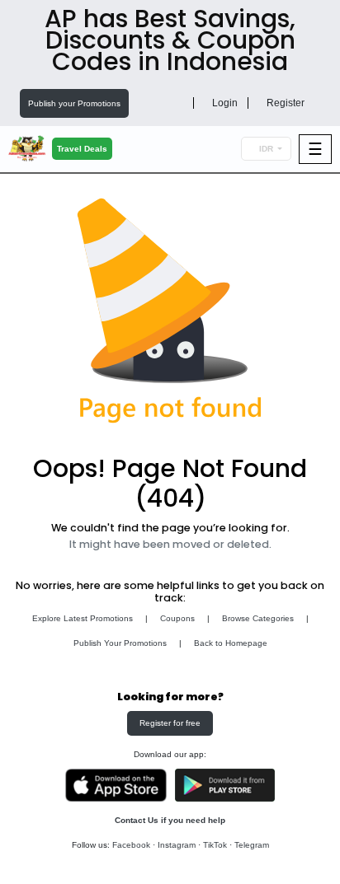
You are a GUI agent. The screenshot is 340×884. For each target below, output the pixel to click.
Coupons (177, 618)
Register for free (170, 722)
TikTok (215, 844)
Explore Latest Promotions (82, 618)
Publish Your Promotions (120, 643)
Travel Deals (82, 148)
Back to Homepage (230, 643)
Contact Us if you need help (170, 820)
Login (224, 103)
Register (284, 103)
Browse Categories (258, 618)
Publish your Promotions (74, 103)
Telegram (251, 844)
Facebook (131, 844)
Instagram (177, 844)
